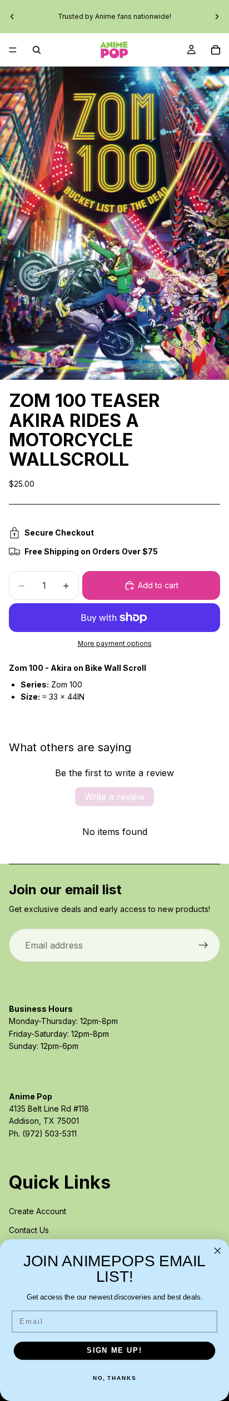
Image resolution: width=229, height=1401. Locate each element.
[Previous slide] (12, 16)
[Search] (36, 50)
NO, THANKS (114, 1378)
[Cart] (215, 50)
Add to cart (158, 585)
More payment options (115, 644)
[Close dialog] (218, 1251)
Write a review (114, 796)
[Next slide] (217, 16)
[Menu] (13, 50)
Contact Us (29, 1230)
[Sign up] (203, 945)
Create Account (37, 1211)
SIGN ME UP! (114, 1350)
